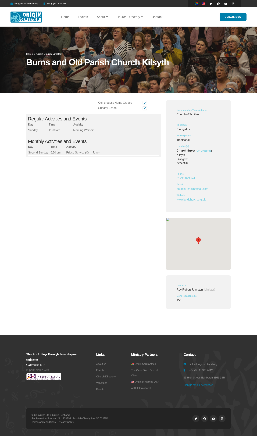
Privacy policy (66, 421)
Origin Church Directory (49, 53)
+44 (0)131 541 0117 (57, 3)
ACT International (141, 388)
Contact (157, 17)
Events (83, 17)
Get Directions (204, 150)
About (101, 17)
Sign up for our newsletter (198, 384)
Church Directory (128, 17)
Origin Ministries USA (147, 381)
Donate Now (233, 17)
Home (65, 17)
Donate (100, 389)
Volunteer (101, 382)
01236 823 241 (186, 178)
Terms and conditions (43, 421)
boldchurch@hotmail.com (192, 188)
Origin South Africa (145, 363)
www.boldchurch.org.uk (191, 199)
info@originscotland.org (26, 3)
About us (101, 363)
